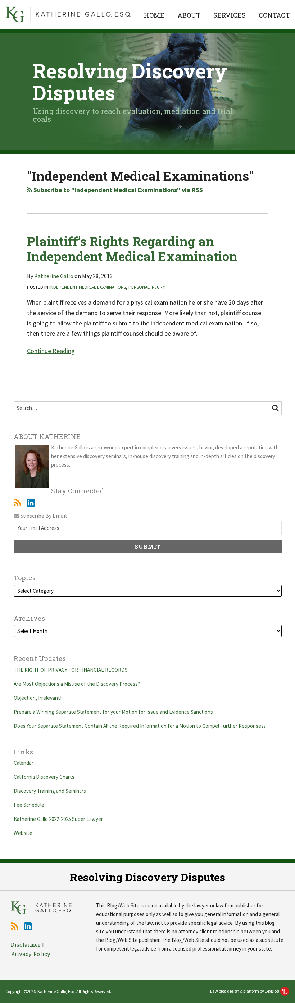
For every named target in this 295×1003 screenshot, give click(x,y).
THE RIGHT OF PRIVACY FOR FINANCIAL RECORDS (71, 669)
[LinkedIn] (31, 503)
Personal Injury (146, 287)
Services (229, 15)
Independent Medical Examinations (87, 287)
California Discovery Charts (44, 776)
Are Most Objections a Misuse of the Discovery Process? (77, 683)
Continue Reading (51, 350)
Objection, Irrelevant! (39, 697)
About (188, 15)
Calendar (23, 762)
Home (154, 15)
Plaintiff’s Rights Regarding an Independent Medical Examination (132, 248)
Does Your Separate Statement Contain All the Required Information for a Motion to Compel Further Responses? (140, 725)
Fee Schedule (29, 804)
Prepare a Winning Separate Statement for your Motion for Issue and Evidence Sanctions (114, 711)
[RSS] (17, 503)
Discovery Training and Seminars (50, 790)
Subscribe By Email (43, 515)
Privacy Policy (30, 953)
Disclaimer (25, 944)
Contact (274, 15)
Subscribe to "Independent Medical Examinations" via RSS (117, 190)
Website (23, 832)
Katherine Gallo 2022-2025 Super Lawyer (58, 818)
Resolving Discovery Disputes (130, 81)
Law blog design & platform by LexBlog (245, 991)
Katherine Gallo (53, 275)
